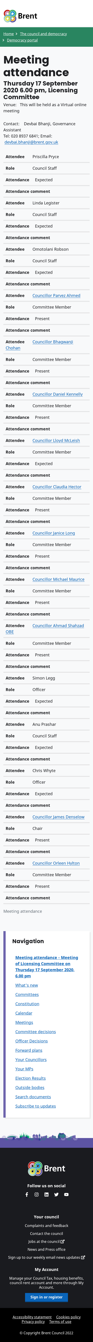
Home (8, 33)
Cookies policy (68, 1317)
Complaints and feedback (46, 1225)
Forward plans (28, 1050)
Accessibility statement (32, 1317)
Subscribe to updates (35, 1106)
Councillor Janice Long (54, 533)
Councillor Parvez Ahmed (56, 295)
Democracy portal (22, 40)
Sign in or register (46, 1297)
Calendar (23, 1013)
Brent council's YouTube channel (66, 1194)
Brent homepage (46, 1168)
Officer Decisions (31, 1041)
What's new (26, 985)
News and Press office (46, 1249)
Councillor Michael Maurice (58, 579)
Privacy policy (33, 1321)
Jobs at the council (44, 1241)
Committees (27, 994)
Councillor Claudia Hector (57, 486)
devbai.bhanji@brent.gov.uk (31, 142)
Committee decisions (35, 1031)
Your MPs (24, 1069)
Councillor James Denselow (58, 816)
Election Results (30, 1078)
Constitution (27, 1003)
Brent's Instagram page (36, 1194)
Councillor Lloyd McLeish (56, 440)
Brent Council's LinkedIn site (46, 1194)
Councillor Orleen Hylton (56, 863)
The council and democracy (43, 33)
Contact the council (46, 1233)
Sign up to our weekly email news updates (44, 1257)
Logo (20, 16)
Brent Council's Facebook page (26, 1194)
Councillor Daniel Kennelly (58, 394)
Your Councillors (31, 1059)
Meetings (24, 1022)
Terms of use (60, 1321)
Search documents (33, 1096)
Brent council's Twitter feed (56, 1194)
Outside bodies (29, 1087)
